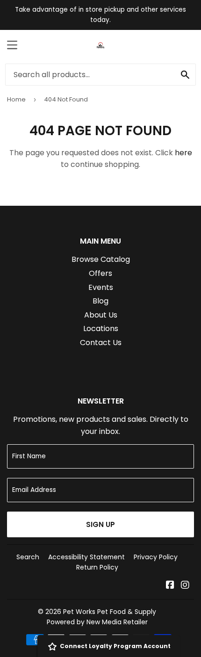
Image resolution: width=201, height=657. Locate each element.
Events (100, 287)
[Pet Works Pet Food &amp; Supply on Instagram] (185, 585)
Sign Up (100, 524)
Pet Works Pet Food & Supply (109, 611)
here (183, 152)
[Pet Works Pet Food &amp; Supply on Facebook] (170, 585)
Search (27, 557)
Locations (100, 328)
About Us (100, 315)
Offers (100, 273)
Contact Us (101, 342)
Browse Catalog (101, 259)
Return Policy (97, 567)
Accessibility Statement (86, 557)
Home (16, 99)
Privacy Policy (156, 557)
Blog (100, 301)
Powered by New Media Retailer (97, 622)
